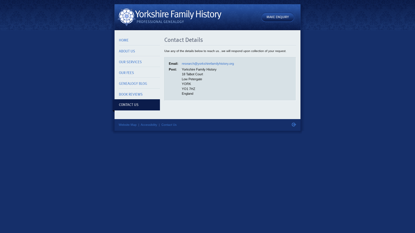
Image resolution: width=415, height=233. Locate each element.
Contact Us (129, 104)
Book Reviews (131, 94)
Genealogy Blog (133, 83)
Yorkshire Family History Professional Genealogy (169, 16)
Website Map (128, 124)
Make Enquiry (278, 17)
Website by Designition (294, 124)
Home (124, 40)
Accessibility (149, 124)
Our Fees (126, 73)
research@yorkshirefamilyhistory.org (208, 63)
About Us (127, 51)
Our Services (130, 62)
